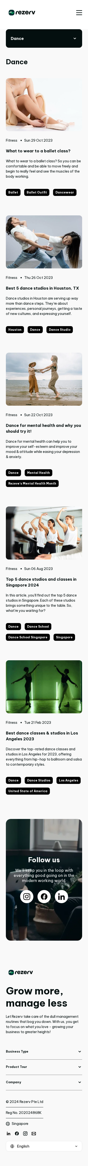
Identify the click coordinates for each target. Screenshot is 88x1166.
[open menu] (79, 12)
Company (13, 1082)
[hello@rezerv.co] (33, 1133)
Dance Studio (59, 329)
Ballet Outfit (37, 192)
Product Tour (16, 1067)
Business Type (17, 1051)
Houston (15, 329)
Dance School (38, 626)
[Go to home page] (44, 972)
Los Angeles (68, 780)
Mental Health (38, 473)
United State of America (27, 791)
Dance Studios (38, 780)
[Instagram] (25, 1133)
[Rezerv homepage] (22, 13)
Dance (35, 329)
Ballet (13, 192)
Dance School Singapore (27, 637)
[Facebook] (16, 1133)
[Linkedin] (8, 1133)
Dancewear (64, 192)
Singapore (64, 637)
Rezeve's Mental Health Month (32, 483)
